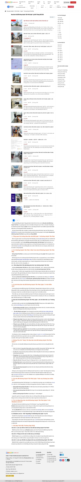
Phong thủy (49, 2)
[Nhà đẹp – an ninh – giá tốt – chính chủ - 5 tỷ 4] (16, 144)
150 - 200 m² (60, 54)
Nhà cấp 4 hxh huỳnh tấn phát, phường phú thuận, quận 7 (38, 73)
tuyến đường (42, 238)
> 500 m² (59, 61)
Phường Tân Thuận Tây (62, 71)
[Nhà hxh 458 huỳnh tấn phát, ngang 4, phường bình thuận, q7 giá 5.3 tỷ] (16, 171)
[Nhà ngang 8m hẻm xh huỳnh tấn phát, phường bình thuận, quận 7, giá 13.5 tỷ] (16, 157)
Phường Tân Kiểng (61, 73)
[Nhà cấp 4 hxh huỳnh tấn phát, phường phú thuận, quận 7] (16, 78)
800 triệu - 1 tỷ (60, 23)
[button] (64, 2)
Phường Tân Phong (61, 84)
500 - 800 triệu (60, 21)
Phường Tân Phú (61, 82)
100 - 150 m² (60, 52)
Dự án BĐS (39, 2)
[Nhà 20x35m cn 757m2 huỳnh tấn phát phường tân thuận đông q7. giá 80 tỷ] (16, 64)
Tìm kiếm (71, 6)
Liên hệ (38, 461)
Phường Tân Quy (61, 79)
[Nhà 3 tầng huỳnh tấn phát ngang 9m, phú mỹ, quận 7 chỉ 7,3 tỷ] (16, 117)
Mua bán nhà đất (22, 2)
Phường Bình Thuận (61, 77)
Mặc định (52, 17)
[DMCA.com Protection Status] (10, 476)
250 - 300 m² (60, 57)
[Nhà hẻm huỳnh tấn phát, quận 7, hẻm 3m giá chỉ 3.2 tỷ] (16, 91)
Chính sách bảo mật (52, 459)
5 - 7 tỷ (59, 30)
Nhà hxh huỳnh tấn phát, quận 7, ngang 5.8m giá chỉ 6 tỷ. (38, 180)
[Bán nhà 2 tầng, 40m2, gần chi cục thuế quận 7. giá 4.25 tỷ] (16, 51)
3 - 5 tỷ (59, 28)
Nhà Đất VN (13, 232)
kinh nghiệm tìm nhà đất (40, 334)
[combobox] (21, 7)
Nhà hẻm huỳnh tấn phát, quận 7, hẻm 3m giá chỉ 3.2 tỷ (37, 86)
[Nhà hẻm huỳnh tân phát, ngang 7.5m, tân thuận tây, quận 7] (16, 131)
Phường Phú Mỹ (61, 86)
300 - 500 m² (60, 59)
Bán (8, 6)
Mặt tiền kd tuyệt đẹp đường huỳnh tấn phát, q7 (36, 20)
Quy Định (49, 452)
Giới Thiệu (50, 454)
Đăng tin (73, 2)
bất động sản (31, 314)
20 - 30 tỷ (59, 36)
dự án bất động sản (20, 305)
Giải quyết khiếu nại (52, 458)
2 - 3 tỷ (59, 26)
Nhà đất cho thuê (31, 2)
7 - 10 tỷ (59, 32)
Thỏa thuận (60, 17)
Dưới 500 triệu (60, 19)
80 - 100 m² (60, 50)
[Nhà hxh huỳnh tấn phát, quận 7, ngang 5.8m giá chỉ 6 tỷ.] (16, 185)
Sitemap (38, 463)
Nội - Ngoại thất (56, 2)
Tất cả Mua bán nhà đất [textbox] (20, 7)
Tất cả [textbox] (42, 7)
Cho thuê (11, 6)
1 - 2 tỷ (59, 25)
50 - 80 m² (60, 48)
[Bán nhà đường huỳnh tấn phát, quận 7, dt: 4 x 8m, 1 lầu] (16, 198)
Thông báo (39, 459)
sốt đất (51, 276)
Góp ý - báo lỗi (51, 461)
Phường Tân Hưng (61, 75)
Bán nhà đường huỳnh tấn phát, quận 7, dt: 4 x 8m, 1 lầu (38, 193)
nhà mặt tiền (23, 278)
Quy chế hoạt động (52, 456)
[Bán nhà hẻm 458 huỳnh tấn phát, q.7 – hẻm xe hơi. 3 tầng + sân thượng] (16, 210)
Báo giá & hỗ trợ (40, 457)
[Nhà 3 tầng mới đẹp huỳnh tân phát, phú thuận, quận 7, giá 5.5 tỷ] (16, 103)
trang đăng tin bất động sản (19, 374)
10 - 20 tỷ (59, 34)
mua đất (35, 419)
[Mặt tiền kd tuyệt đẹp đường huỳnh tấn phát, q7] (16, 25)
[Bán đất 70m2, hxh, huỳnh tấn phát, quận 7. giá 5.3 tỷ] (16, 38)
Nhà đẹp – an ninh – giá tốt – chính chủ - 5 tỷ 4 (35, 139)
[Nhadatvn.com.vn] (11, 3)
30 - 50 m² (60, 46)
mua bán (19, 245)
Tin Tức (44, 2)
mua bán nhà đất (26, 415)
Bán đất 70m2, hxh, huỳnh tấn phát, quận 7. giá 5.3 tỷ (37, 33)
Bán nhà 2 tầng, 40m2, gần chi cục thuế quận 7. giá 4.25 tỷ (38, 46)
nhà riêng (39, 409)
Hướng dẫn (38, 452)
